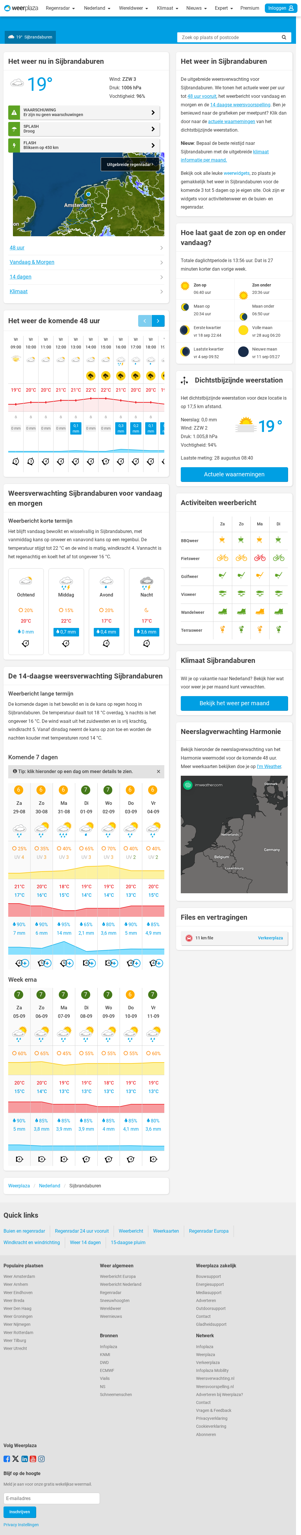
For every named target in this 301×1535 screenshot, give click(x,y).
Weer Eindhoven (18, 1292)
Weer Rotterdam (18, 1332)
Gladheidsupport (211, 1324)
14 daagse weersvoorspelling (240, 105)
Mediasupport (209, 1292)
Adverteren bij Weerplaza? (219, 1394)
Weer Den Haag (17, 1308)
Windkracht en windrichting (32, 1242)
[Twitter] (15, 1459)
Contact (203, 1316)
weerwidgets (237, 173)
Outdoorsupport (211, 1308)
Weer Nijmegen (17, 1324)
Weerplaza (205, 1354)
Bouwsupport (208, 1276)
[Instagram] (41, 1459)
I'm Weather (269, 766)
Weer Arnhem (16, 1284)
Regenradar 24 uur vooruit (82, 1231)
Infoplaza (108, 1346)
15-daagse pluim (128, 1242)
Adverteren (206, 1300)
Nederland (95, 8)
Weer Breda (14, 1300)
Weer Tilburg (15, 1340)
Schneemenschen (116, 1394)
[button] (88, 194)
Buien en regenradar (24, 1231)
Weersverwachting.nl (215, 1378)
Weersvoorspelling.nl (215, 1386)
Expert (222, 8)
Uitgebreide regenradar (129, 164)
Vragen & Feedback (213, 1410)
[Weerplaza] (21, 8)
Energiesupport (210, 1284)
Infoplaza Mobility (212, 1370)
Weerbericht (131, 1231)
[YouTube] (33, 1459)
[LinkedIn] (24, 1459)
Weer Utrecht (15, 1348)
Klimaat (165, 8)
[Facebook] (7, 1459)
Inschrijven (19, 1511)
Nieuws (194, 8)
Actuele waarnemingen (234, 474)
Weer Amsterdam (19, 1276)
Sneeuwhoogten (115, 1300)
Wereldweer (131, 8)
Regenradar (58, 8)
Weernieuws (111, 1316)
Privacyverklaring (212, 1418)
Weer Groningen (18, 1316)
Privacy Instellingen (21, 1524)
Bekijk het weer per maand (234, 703)
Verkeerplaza (208, 1362)
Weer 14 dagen (85, 1242)
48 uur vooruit (202, 96)
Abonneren (206, 1434)
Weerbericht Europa (118, 1276)
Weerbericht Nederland (120, 1284)
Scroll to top (291, 1525)
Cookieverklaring (211, 1426)
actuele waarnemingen (231, 121)
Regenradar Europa (209, 1231)
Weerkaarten (166, 1231)
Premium (249, 8)
